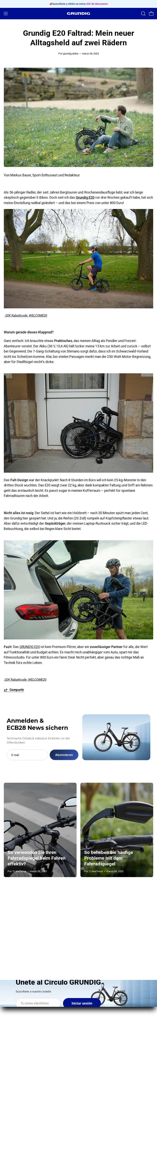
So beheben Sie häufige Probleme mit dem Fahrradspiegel (108, 858)
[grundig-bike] (78, 13)
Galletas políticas (95, 1131)
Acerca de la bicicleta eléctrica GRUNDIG (34, 1075)
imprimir (88, 1075)
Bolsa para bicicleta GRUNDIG (104, 1042)
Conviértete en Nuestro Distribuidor (30, 1089)
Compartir (17, 690)
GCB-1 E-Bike (92, 1016)
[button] (143, 13)
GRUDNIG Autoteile (18, 1110)
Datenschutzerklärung (98, 1103)
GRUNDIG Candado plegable (103, 1035)
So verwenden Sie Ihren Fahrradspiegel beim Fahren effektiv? (36, 858)
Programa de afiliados (20, 1103)
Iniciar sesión (82, 1003)
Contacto (10, 1082)
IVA (84, 1124)
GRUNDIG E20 (30, 647)
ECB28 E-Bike (92, 1009)
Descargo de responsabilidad (104, 1117)
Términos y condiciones (100, 1110)
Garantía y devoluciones (100, 1082)
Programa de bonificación (23, 1096)
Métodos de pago (95, 1096)
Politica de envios (95, 1089)
